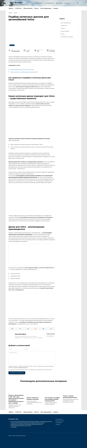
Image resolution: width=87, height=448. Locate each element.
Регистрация (59, 3)
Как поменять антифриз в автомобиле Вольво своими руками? (52, 399)
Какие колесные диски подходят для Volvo (22, 69)
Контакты (67, 3)
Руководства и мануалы (67, 36)
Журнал (11, 8)
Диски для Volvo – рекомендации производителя (24, 72)
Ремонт (36, 8)
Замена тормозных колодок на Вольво (33, 398)
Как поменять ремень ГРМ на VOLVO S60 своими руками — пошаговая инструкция (31, 421)
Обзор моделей (27, 8)
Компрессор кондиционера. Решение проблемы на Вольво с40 (27, 424)
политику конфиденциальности (20, 367)
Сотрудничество (49, 3)
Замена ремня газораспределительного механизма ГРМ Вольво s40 (27, 422)
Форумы (55, 8)
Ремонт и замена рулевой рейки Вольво (70, 396)
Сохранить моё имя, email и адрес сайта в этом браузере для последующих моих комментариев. (31, 369)
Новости (63, 28)
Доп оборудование (46, 8)
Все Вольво (16, 2)
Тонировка (13, 427)
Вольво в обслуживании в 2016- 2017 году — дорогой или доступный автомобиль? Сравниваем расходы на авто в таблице (16, 399)
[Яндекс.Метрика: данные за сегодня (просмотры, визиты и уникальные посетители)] (11, 444)
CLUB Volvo (18, 8)
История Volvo (39, 3)
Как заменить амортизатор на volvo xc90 (21, 425)
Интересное (64, 25)
